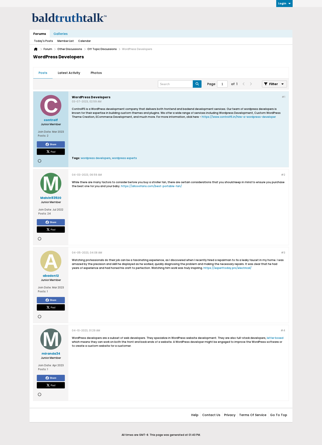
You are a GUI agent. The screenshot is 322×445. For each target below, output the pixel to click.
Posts (43, 73)
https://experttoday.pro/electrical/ (227, 268)
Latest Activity (69, 73)
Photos (96, 73)
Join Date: (44, 132)
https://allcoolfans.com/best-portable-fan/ (151, 186)
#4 (283, 330)
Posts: (42, 136)
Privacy (229, 415)
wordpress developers (96, 158)
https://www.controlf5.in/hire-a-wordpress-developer (239, 117)
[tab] (43, 73)
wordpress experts (124, 158)
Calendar (84, 41)
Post (53, 151)
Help (194, 415)
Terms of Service (252, 415)
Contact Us (211, 415)
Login (282, 3)
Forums (39, 34)
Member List (65, 41)
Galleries (60, 34)
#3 (283, 252)
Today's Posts (43, 41)
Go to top (278, 415)
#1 (283, 97)
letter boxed (275, 338)
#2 (283, 175)
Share (53, 144)
